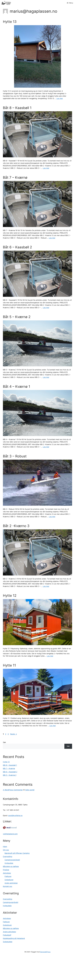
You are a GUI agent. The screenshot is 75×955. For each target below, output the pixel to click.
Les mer (59, 98)
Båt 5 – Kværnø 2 (16, 317)
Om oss (6, 850)
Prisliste (6, 870)
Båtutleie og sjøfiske (11, 866)
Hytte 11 (9, 665)
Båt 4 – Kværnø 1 (16, 386)
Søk (4, 742)
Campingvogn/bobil (12, 860)
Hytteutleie (9, 863)
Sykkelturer (9, 880)
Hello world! (29, 790)
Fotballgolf (7, 935)
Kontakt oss (7, 886)
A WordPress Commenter (13, 790)
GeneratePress (45, 952)
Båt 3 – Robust (15, 456)
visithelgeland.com (10, 834)
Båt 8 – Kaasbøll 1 (17, 108)
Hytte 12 (9, 595)
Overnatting (7, 857)
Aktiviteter (7, 873)
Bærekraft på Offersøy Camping (17, 853)
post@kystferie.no (15, 816)
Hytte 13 (10, 22)
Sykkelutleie (7, 942)
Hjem (5, 847)
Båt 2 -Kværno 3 (16, 526)
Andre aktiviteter (11, 883)
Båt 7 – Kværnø (15, 177)
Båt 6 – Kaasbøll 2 (17, 247)
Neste (13, 734)
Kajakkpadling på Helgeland (14, 938)
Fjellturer (8, 876)
